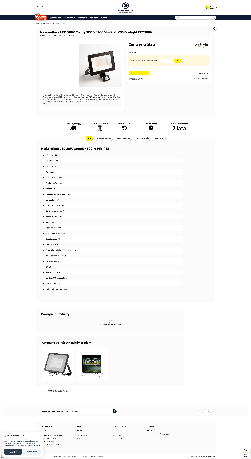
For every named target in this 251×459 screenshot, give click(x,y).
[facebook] (35, 10)
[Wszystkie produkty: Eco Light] (201, 45)
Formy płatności (142, 138)
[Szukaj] (214, 18)
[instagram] (39, 10)
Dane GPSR (159, 138)
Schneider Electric (75, 456)
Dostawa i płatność (49, 433)
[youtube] (43, 10)
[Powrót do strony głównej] (37, 23)
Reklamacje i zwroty (49, 441)
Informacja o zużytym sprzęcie (52, 444)
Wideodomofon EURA (87, 456)
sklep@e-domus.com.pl (155, 430)
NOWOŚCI (94, 18)
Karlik (65, 456)
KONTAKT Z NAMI (119, 438)
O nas (44, 430)
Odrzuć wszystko (32, 451)
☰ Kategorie (55, 18)
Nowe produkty (82, 435)
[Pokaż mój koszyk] (207, 7)
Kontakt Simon (51, 456)
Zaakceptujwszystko (13, 451)
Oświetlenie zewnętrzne (47, 23)
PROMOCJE (82, 18)
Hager (68, 456)
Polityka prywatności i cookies (52, 435)
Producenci (69, 18)
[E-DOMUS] (125, 8)
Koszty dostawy (123, 138)
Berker (61, 456)
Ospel (56, 456)
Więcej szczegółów (49, 104)
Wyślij (177, 60)
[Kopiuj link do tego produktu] (213, 28)
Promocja (80, 430)
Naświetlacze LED (61, 23)
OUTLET (104, 18)
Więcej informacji (104, 138)
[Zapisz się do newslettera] (115, 411)
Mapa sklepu (80, 438)
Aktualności (118, 435)
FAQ (115, 430)
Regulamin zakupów (49, 438)
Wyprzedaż (80, 433)
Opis (89, 138)
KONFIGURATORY (119, 433)
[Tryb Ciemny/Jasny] (47, 10)
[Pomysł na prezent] (41, 17)
